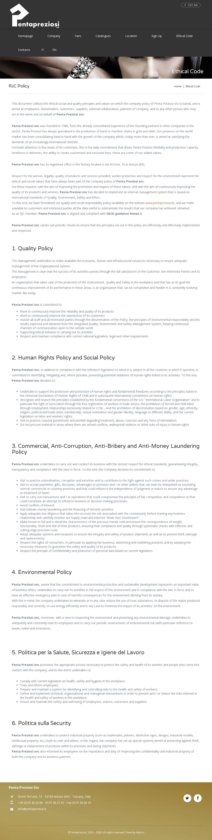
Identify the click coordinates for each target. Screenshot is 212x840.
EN (54, 50)
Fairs (78, 36)
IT (42, 50)
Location (131, 36)
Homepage (25, 36)
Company (53, 36)
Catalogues (103, 36)
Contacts (24, 50)
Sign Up (157, 36)
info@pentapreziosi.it (32, 809)
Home (178, 86)
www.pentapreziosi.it (159, 203)
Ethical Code (184, 36)
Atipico (140, 832)
